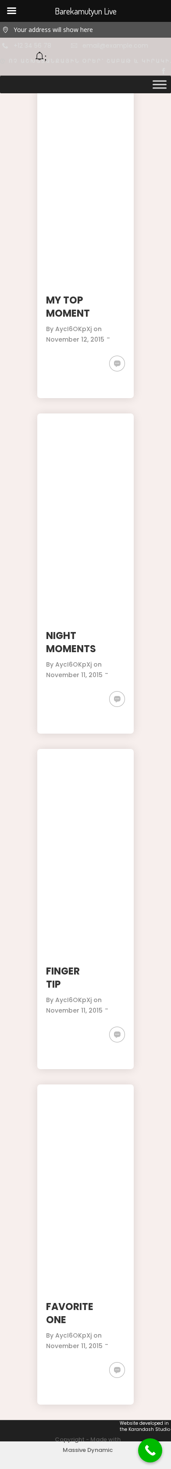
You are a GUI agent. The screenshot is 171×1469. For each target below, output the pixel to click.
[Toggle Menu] (160, 84)
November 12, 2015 (75, 339)
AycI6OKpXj (73, 329)
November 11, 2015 (74, 675)
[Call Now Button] (150, 1450)
